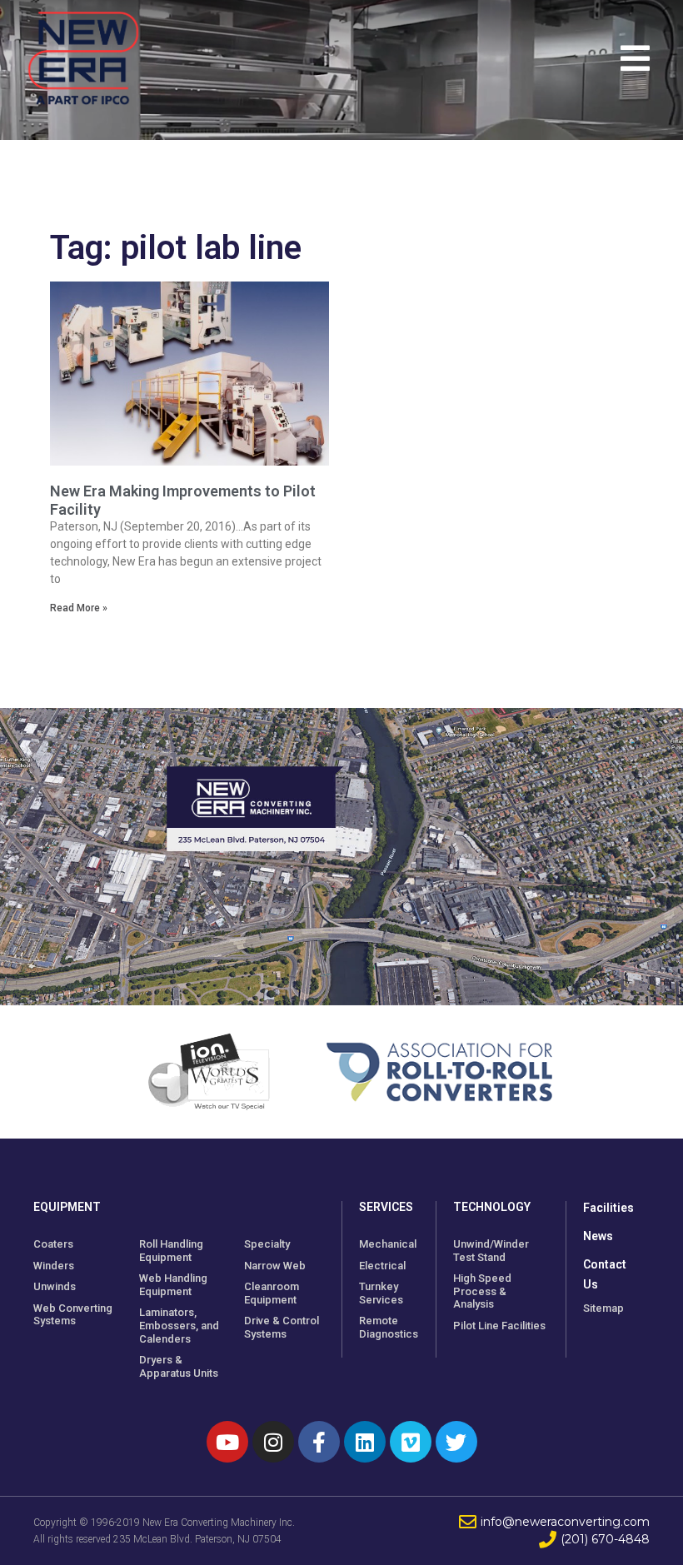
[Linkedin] (365, 1442)
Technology (492, 1207)
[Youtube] (227, 1442)
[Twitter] (456, 1442)
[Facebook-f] (319, 1442)
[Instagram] (273, 1442)
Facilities (608, 1207)
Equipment (67, 1207)
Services (386, 1207)
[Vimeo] (410, 1442)
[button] (639, 58)
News (598, 1236)
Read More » (78, 608)
